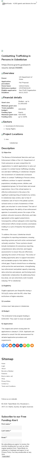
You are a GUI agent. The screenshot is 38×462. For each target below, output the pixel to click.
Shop (3, 379)
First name (6, 424)
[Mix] (24, 345)
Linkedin (14, 399)
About (3, 369)
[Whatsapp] (28, 345)
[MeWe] (21, 345)
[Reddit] (10, 345)
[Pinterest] (17, 345)
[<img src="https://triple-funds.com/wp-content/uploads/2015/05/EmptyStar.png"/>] (2, 50)
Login (3, 366)
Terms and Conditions (9, 386)
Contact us (5, 384)
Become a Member (7, 371)
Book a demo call (7, 376)
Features (4, 374)
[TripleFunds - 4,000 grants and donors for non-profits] (19, 3)
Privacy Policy (6, 381)
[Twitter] (7, 345)
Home (3, 364)
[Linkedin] (14, 345)
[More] (32, 345)
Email (4, 438)
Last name (6, 431)
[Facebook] (3, 345)
